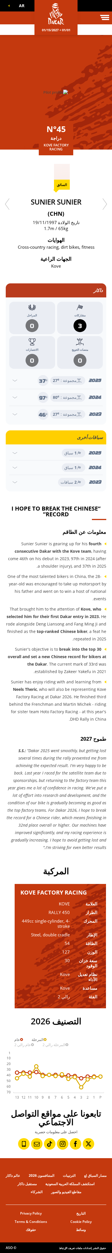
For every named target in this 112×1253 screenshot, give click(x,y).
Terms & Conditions (31, 1221)
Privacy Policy (31, 1213)
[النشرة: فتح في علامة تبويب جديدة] (37, 1144)
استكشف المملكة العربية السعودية (69, 1183)
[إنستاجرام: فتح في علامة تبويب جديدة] (62, 1144)
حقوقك (31, 1229)
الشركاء (37, 1191)
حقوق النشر (99, 1248)
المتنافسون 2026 (41, 1175)
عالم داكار (13, 1175)
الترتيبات (69, 1175)
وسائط (81, 1229)
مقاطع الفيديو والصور (66, 1191)
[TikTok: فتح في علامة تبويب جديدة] (49, 1144)
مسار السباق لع (95, 1175)
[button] (20, 5)
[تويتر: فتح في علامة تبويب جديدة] (88, 1144)
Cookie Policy (81, 1221)
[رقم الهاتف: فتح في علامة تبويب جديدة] (24, 1144)
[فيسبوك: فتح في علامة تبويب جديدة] (75, 1144)
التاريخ (81, 1213)
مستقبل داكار (27, 1183)
